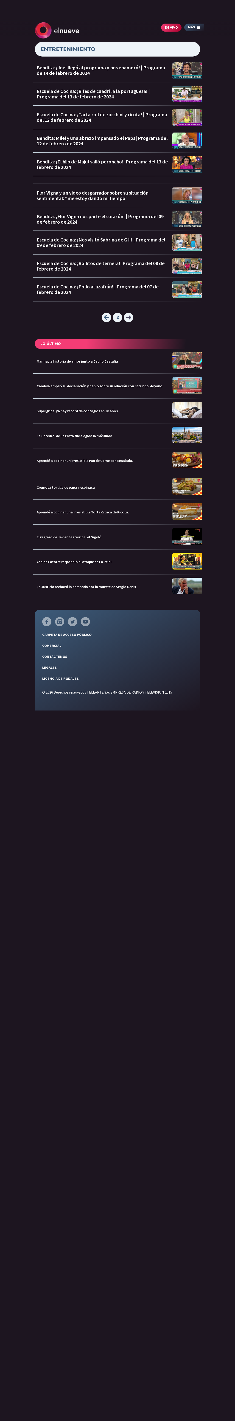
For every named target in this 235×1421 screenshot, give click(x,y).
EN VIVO (171, 28)
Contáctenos (54, 656)
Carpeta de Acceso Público (67, 634)
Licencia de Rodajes (60, 678)
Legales (49, 667)
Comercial (51, 645)
